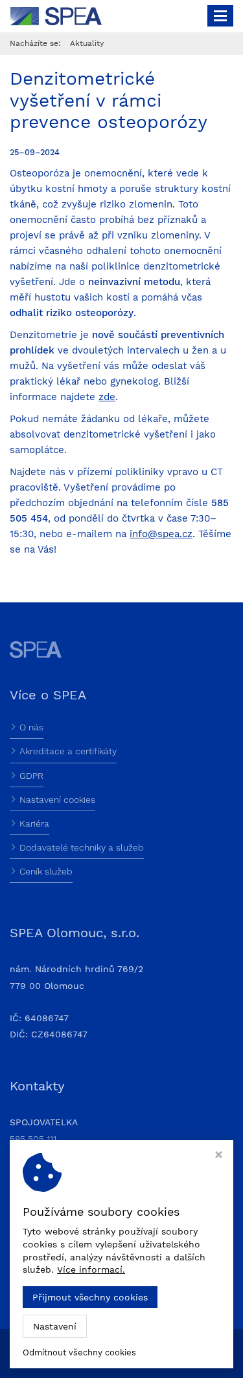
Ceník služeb (46, 871)
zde (106, 397)
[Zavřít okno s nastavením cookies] (219, 1156)
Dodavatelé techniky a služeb (81, 847)
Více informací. (91, 1269)
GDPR (31, 775)
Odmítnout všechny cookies (79, 1352)
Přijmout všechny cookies (90, 1297)
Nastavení (54, 1326)
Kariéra (34, 823)
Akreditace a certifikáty (68, 751)
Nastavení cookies (57, 799)
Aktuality (87, 43)
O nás (31, 727)
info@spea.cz (161, 534)
